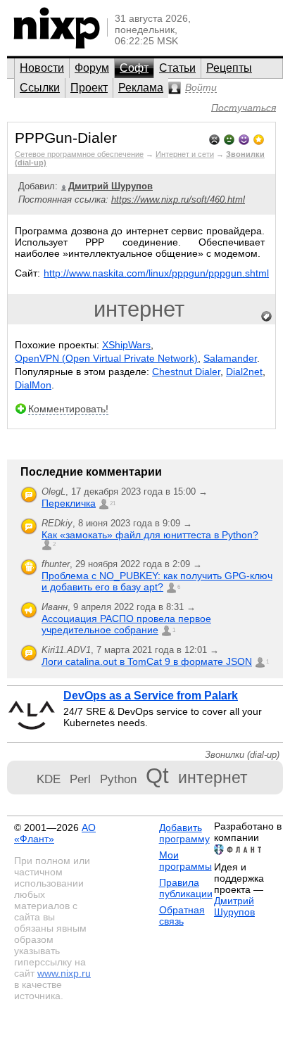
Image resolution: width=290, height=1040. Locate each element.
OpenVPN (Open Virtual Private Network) (106, 358)
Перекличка (69, 503)
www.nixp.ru (64, 973)
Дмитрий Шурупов (234, 906)
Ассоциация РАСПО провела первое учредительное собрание (126, 624)
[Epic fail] (214, 138)
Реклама (140, 88)
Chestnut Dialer (186, 371)
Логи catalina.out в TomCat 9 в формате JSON (147, 661)
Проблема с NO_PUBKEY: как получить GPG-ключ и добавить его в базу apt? (157, 581)
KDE (49, 779)
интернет (139, 309)
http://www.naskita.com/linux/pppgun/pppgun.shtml (156, 273)
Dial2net (244, 371)
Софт (134, 68)
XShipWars (126, 344)
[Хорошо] (244, 138)
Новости (42, 68)
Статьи (177, 68)
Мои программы (185, 860)
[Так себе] (229, 138)
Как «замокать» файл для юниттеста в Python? (150, 534)
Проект (89, 88)
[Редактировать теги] (266, 316)
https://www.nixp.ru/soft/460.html (178, 199)
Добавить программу (184, 833)
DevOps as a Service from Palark (150, 696)
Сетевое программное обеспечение (79, 154)
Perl (80, 779)
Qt (157, 775)
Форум (92, 68)
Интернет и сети (185, 154)
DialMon (33, 385)
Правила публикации (186, 888)
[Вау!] (258, 138)
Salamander (230, 358)
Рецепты (229, 68)
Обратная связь (182, 915)
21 (112, 503)
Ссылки (40, 88)
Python (118, 779)
